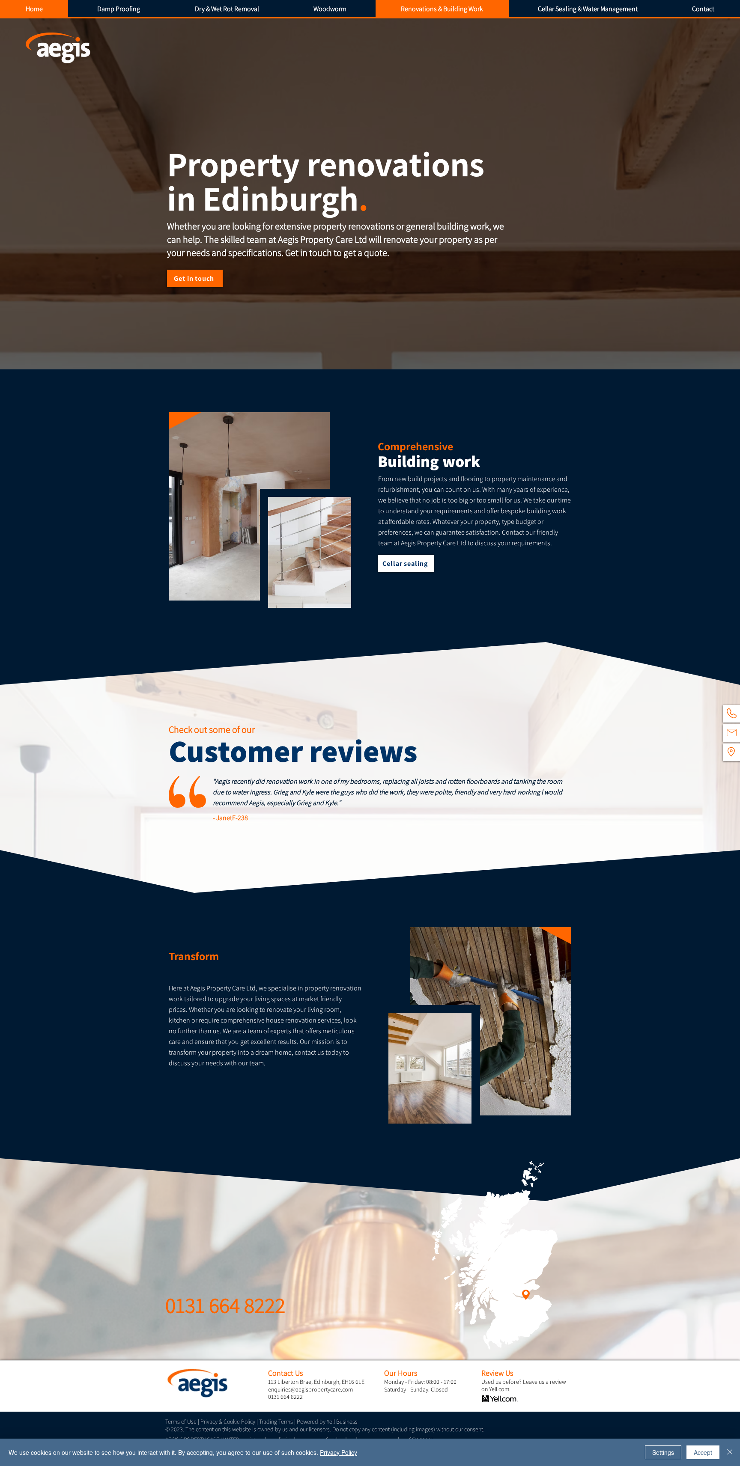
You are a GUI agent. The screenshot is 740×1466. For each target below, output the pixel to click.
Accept (703, 1452)
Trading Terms (276, 1421)
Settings (663, 1452)
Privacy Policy (338, 1452)
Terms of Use (181, 1421)
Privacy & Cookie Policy (227, 1421)
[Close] (730, 1452)
